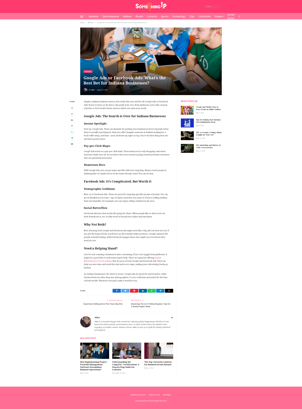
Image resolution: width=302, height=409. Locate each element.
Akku (93, 90)
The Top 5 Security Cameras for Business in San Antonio (158, 363)
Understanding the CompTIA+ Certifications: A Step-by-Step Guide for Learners (125, 366)
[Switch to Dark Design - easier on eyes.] (239, 17)
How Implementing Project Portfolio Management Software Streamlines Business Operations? (93, 366)
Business (93, 16)
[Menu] (81, 16)
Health (139, 16)
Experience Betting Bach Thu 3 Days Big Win (103, 303)
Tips (191, 16)
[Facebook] (72, 108)
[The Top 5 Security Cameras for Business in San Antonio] (158, 351)
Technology (178, 16)
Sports (164, 16)
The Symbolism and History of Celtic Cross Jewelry (208, 146)
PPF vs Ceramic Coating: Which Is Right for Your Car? (209, 133)
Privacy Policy (138, 395)
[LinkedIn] (72, 120)
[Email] (72, 144)
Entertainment (110, 16)
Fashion (127, 16)
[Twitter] (72, 114)
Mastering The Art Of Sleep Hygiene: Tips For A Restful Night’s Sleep (151, 305)
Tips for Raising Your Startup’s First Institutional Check (208, 121)
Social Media (230, 16)
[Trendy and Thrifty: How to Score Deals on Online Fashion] (187, 110)
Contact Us (154, 395)
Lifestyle (152, 16)
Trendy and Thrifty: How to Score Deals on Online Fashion (208, 108)
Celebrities (204, 16)
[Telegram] (72, 138)
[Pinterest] (72, 126)
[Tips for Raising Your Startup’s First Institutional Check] (187, 122)
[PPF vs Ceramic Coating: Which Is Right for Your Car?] (187, 135)
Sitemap (167, 395)
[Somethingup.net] (151, 6)
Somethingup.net (141, 401)
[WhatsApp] (72, 132)
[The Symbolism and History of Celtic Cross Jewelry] (187, 148)
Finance (219, 16)
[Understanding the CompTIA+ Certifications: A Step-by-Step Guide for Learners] (126, 351)
